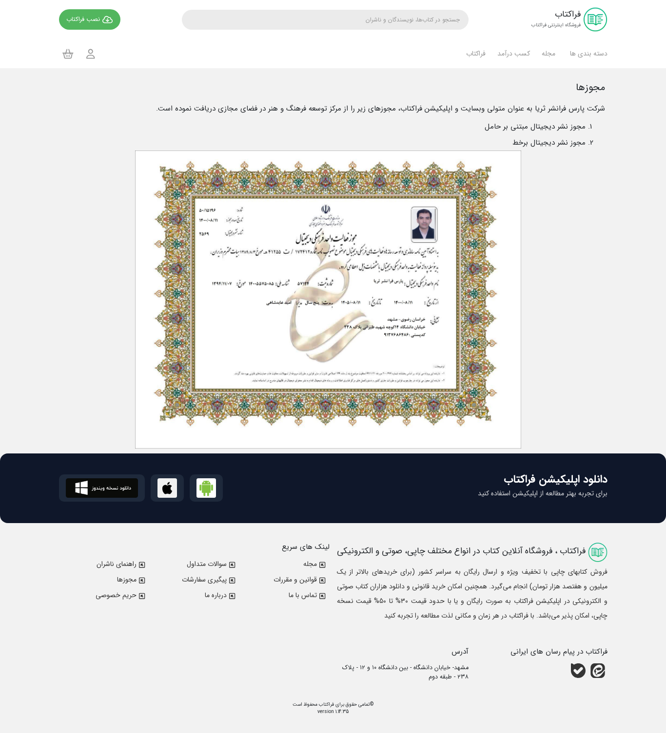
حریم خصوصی (116, 595)
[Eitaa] (597, 671)
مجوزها (127, 579)
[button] (587, 53)
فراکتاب (325, 704)
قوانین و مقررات (295, 579)
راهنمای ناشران (117, 564)
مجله (310, 564)
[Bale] (578, 671)
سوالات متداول (207, 564)
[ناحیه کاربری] (90, 54)
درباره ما (216, 595)
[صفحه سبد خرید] (68, 53)
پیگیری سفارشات (204, 579)
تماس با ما (303, 595)
